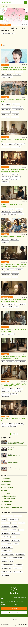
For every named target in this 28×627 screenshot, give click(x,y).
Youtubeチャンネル (18, 601)
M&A (4, 519)
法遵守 (22, 529)
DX (14, 536)
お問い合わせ (14, 608)
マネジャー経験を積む (7, 547)
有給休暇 (15, 526)
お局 (15, 523)
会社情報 (3, 604)
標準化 (16, 543)
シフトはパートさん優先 (8, 554)
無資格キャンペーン (7, 550)
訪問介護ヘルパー (14, 519)
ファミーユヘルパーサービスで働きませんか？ (7, 601)
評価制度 (5, 561)
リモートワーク (18, 568)
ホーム (2, 6)
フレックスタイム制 (7, 571)
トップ (2, 598)
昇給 (12, 561)
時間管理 (5, 529)
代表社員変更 (6, 575)
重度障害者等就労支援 (8, 564)
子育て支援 (19, 564)
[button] (26, 17)
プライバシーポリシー (14, 619)
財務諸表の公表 (21, 554)
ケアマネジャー (6, 523)
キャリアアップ (16, 533)
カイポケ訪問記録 (7, 543)
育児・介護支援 (6, 536)
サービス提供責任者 (7, 516)
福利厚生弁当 (6, 526)
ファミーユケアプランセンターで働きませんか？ (20, 598)
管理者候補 (18, 516)
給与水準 (22, 523)
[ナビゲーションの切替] (25, 2)
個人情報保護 (6, 540)
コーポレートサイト (14, 613)
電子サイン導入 (19, 571)
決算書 (4, 557)
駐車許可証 (14, 529)
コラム (15, 604)
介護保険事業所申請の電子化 (17, 557)
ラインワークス (16, 540)
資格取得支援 (6, 533)
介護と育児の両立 (7, 568)
